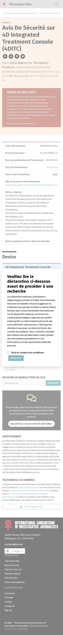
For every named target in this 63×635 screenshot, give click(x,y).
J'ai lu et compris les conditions (27, 352)
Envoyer (16, 358)
